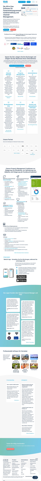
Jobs (22, 470)
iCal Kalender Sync (8, 198)
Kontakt (28, 1)
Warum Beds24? (33, 461)
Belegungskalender (21, 212)
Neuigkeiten (25, 380)
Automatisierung (32, 73)
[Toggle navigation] (36, 2)
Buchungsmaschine (8, 105)
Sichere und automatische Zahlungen (32, 106)
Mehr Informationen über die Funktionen (21, 252)
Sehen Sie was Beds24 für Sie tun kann (15, 475)
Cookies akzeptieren (35, 477)
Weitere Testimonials (30, 342)
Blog (22, 472)
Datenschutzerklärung (28, 476)
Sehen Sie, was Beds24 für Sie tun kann (17, 65)
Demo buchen (6, 29)
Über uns (22, 461)
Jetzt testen (13, 29)
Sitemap (22, 474)
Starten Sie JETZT (10, 448)
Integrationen (10, 241)
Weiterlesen (16, 400)
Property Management (20, 73)
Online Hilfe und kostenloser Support (11, 248)
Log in (33, 1)
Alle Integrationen (32, 154)
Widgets (13, 469)
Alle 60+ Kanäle (20, 51)
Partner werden (33, 467)
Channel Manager (8, 73)
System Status (32, 473)
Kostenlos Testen (22, 1)
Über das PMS (20, 96)
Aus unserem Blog (11, 380)
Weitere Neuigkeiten (30, 433)
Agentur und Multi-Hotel (9, 238)
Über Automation (32, 96)
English (36, 458)
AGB (22, 467)
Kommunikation (20, 105)
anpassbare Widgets (21, 214)
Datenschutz (23, 469)
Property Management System (8, 206)
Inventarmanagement (8, 186)
